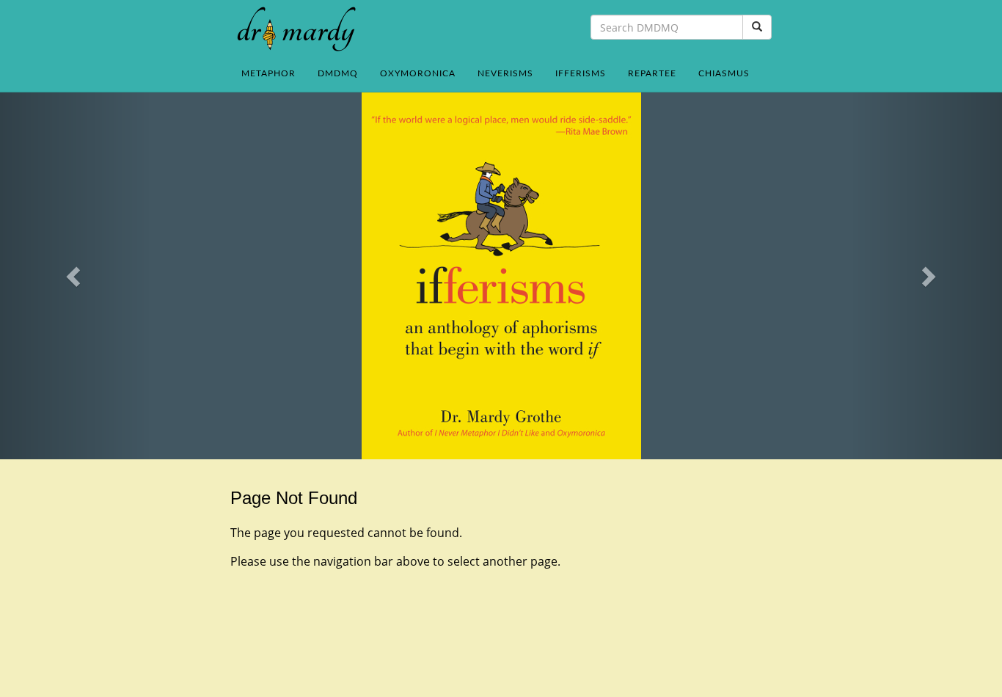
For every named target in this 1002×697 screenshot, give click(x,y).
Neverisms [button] (505, 73)
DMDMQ (338, 73)
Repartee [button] (652, 73)
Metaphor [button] (268, 73)
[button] (75, 275)
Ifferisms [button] (580, 73)
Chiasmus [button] (724, 73)
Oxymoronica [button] (418, 73)
